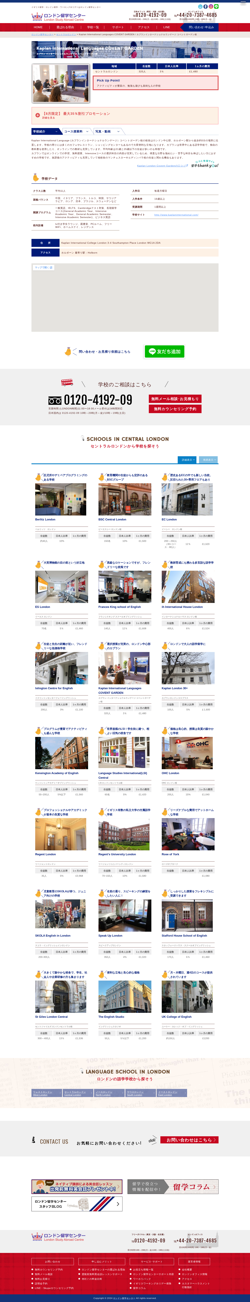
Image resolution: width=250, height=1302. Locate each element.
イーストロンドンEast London (167, 1093)
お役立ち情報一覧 (143, 1269)
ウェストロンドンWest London (42, 1093)
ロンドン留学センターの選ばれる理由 (103, 1269)
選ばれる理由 (65, 27)
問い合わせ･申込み (201, 27)
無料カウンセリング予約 (175, 409)
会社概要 (187, 1269)
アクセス (144, 27)
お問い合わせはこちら (189, 1139)
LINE (166, 27)
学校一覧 (93, 27)
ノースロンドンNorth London (104, 1093)
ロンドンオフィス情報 (194, 1274)
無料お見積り (42, 1279)
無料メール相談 (44, 1274)
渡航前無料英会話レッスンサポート (102, 1274)
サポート (118, 27)
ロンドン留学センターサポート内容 (153, 1274)
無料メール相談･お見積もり (175, 399)
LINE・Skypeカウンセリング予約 (54, 1288)
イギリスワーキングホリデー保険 (152, 1283)
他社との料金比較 (92, 1279)
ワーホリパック (142, 1279)
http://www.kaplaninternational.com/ (176, 214)
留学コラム (139, 1288)
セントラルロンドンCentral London (75, 1093)
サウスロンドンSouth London (135, 1093)
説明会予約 (41, 1283)
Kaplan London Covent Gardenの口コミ (161, 165)
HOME (38, 27)
